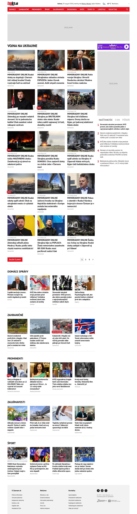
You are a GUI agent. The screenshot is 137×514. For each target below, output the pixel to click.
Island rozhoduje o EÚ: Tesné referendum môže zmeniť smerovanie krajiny (84, 339)
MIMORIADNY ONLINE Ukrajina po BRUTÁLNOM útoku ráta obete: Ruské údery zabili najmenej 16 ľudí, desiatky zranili (50, 119)
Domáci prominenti (35, 391)
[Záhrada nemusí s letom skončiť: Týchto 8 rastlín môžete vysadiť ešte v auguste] (17, 413)
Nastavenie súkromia (18, 500)
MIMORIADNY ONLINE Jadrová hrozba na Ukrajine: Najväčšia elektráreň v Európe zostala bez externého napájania (50, 203)
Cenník (42, 503)
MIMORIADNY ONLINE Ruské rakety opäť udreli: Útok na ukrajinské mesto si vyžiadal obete (20, 202)
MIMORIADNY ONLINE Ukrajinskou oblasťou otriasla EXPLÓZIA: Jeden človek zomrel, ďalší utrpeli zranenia (50, 78)
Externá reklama (45, 498)
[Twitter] (106, 491)
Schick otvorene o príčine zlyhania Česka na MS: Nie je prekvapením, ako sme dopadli (39, 467)
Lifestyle (101, 9)
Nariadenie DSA (16, 508)
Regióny (77, 302)
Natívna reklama (45, 508)
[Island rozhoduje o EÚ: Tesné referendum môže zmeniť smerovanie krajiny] (85, 326)
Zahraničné (24, 9)
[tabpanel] (113, 145)
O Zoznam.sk (16, 490)
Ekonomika (72, 9)
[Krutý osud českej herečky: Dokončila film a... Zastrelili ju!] (85, 369)
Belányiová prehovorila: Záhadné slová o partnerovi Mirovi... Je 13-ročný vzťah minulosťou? (39, 384)
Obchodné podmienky (46, 500)
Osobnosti (77, 386)
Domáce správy (17, 271)
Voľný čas (113, 9)
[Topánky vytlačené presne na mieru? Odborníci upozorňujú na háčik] (62, 413)
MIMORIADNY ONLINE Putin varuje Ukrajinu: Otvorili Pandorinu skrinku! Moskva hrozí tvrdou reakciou (80, 78)
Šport (47, 9)
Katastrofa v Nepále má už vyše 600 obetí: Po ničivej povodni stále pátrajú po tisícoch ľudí (61, 339)
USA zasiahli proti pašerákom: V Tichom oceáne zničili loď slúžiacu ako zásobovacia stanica (39, 340)
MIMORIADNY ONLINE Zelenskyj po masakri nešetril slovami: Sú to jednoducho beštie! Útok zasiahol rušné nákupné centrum (20, 119)
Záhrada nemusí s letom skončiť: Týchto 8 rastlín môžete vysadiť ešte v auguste (16, 426)
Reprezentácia (11, 476)
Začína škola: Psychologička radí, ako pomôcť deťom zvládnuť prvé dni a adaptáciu (84, 296)
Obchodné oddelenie (74, 500)
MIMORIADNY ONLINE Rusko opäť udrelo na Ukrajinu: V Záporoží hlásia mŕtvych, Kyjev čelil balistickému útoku (81, 160)
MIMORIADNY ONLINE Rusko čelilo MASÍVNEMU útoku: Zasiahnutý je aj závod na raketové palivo (20, 160)
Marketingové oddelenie (75, 506)
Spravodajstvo (72, 495)
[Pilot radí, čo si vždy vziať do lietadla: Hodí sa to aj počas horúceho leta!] (40, 413)
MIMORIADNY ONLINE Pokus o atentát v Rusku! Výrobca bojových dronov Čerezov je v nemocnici (80, 202)
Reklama (43, 490)
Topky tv (91, 9)
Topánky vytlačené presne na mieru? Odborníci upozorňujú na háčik (62, 425)
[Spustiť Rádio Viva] (113, 45)
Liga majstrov (78, 473)
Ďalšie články (15, 259)
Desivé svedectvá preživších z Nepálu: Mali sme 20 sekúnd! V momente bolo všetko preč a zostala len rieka (17, 340)
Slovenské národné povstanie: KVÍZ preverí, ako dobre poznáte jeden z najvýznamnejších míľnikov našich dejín (61, 297)
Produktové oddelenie (74, 498)
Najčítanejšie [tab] (106, 119)
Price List (42, 506)
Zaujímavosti (58, 9)
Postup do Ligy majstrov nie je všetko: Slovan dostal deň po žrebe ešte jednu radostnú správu (84, 467)
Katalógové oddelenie (74, 503)
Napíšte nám (15, 506)
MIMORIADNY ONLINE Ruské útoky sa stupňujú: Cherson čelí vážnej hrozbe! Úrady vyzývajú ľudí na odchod (20, 78)
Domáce (12, 9)
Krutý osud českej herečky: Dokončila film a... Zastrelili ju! (84, 381)
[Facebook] (98, 491)
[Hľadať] (127, 9)
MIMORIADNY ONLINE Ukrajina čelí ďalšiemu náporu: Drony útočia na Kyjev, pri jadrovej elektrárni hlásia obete (80, 119)
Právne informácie (17, 495)
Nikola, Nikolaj (86, 4)
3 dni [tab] (117, 119)
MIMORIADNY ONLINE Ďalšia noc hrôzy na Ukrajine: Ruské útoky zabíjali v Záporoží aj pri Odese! (80, 244)
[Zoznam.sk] (102, 501)
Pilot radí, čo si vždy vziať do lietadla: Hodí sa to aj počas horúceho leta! (39, 425)
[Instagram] (102, 491)
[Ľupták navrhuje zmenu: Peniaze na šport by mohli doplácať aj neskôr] (17, 282)
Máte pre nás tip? (73, 508)
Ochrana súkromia (17, 498)
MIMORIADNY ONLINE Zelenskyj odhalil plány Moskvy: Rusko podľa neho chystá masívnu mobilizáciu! (20, 244)
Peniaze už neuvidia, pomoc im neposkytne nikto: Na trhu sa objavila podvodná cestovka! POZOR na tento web (113, 153)
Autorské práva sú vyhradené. (105, 496)
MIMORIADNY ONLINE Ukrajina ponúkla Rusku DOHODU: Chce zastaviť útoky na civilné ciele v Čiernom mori (51, 161)
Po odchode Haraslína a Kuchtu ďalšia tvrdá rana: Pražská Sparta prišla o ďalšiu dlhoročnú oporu (62, 467)
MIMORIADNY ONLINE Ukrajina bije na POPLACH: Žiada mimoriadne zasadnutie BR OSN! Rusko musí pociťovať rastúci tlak (50, 246)
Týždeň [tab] (126, 119)
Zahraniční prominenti (13, 391)
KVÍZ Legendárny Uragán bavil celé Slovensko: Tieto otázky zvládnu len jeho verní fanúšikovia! (61, 383)
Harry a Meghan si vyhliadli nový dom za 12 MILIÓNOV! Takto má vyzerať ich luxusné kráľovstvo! (17, 384)
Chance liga (55, 473)
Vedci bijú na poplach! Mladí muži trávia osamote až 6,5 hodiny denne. (83, 426)
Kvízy (82, 9)
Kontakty (71, 490)
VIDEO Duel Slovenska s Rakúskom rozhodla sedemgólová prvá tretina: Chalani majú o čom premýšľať (16, 469)
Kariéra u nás (15, 503)
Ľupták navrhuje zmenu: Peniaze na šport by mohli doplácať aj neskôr (16, 294)
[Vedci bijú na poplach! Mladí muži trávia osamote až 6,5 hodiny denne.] (85, 413)
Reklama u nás (44, 495)
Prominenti (37, 9)
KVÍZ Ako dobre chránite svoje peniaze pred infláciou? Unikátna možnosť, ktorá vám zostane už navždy (39, 297)
